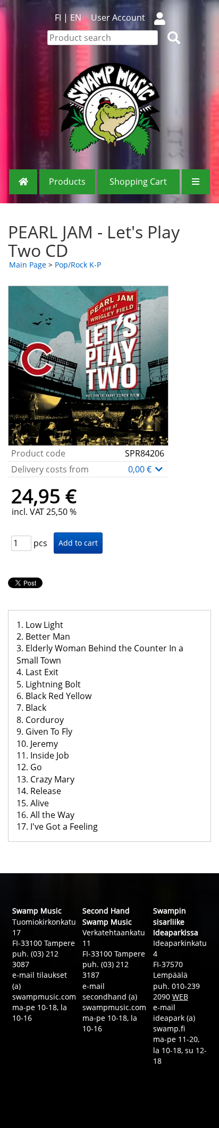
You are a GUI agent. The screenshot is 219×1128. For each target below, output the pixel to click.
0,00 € (141, 469)
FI (58, 17)
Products (67, 181)
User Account (118, 17)
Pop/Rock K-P (78, 265)
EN (75, 17)
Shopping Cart (138, 181)
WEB (180, 997)
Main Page (27, 265)
